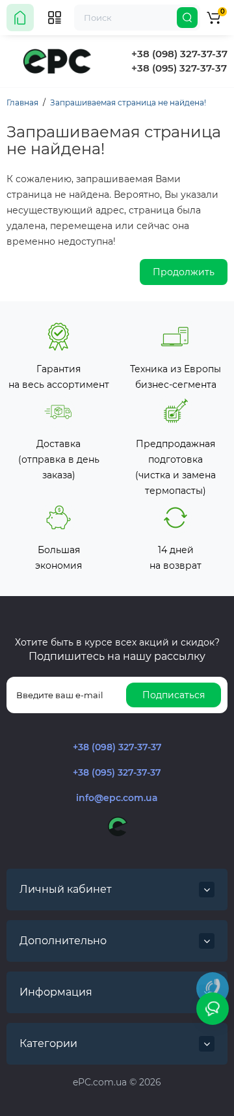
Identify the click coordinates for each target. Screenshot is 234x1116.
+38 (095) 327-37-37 (179, 68)
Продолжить (183, 272)
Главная (22, 102)
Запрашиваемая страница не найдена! (128, 102)
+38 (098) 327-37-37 (179, 54)
